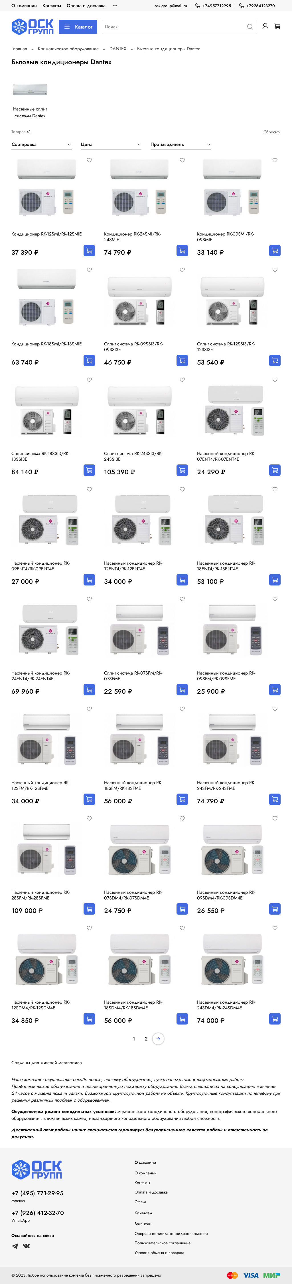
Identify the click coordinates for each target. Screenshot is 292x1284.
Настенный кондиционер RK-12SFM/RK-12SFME (40, 785)
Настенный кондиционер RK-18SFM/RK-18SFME (133, 785)
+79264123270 (260, 6)
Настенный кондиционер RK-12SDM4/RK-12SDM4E (40, 1005)
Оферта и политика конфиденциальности (171, 1233)
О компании (24, 5)
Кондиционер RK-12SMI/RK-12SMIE (46, 234)
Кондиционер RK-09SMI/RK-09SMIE (225, 237)
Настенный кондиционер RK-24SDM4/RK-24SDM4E (226, 1005)
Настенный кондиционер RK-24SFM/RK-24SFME (226, 785)
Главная (19, 48)
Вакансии (143, 1224)
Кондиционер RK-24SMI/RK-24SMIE (132, 237)
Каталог (83, 27)
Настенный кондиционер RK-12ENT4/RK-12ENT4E (133, 566)
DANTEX (118, 48)
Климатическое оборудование (68, 48)
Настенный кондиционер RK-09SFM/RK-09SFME (226, 676)
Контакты (51, 5)
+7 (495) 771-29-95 (37, 1193)
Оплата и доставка (86, 5)
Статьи (140, 1202)
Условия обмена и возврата (159, 1252)
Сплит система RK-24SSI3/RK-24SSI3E (133, 456)
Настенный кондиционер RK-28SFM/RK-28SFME (40, 895)
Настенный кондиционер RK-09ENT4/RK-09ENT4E (40, 566)
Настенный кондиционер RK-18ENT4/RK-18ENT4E (226, 566)
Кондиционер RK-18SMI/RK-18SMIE (46, 344)
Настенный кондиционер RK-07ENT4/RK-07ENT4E (226, 456)
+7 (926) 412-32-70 (37, 1213)
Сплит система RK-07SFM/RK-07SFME (133, 676)
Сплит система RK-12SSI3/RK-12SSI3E (226, 347)
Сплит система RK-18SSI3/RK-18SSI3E (40, 456)
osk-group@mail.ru (171, 6)
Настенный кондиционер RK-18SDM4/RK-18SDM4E (133, 1005)
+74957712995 (216, 6)
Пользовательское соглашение (162, 1243)
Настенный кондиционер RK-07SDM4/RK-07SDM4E (133, 895)
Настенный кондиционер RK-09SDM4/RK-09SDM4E (226, 895)
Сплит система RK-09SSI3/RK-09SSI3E (133, 347)
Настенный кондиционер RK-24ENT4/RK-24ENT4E (40, 676)
